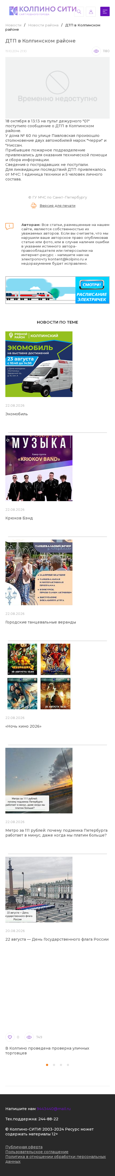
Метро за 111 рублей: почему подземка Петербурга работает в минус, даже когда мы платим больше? (56, 833)
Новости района (43, 25)
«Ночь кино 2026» (23, 726)
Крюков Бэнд (19, 518)
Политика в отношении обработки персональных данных (55, 1159)
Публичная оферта (24, 1147)
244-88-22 (48, 1119)
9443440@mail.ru (54, 1108)
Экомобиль (16, 414)
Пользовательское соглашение (36, 1151)
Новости (13, 25)
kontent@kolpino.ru (66, 259)
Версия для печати (57, 205)
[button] (47, 1065)
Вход (91, 12)
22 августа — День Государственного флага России (57, 939)
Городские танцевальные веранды (40, 622)
